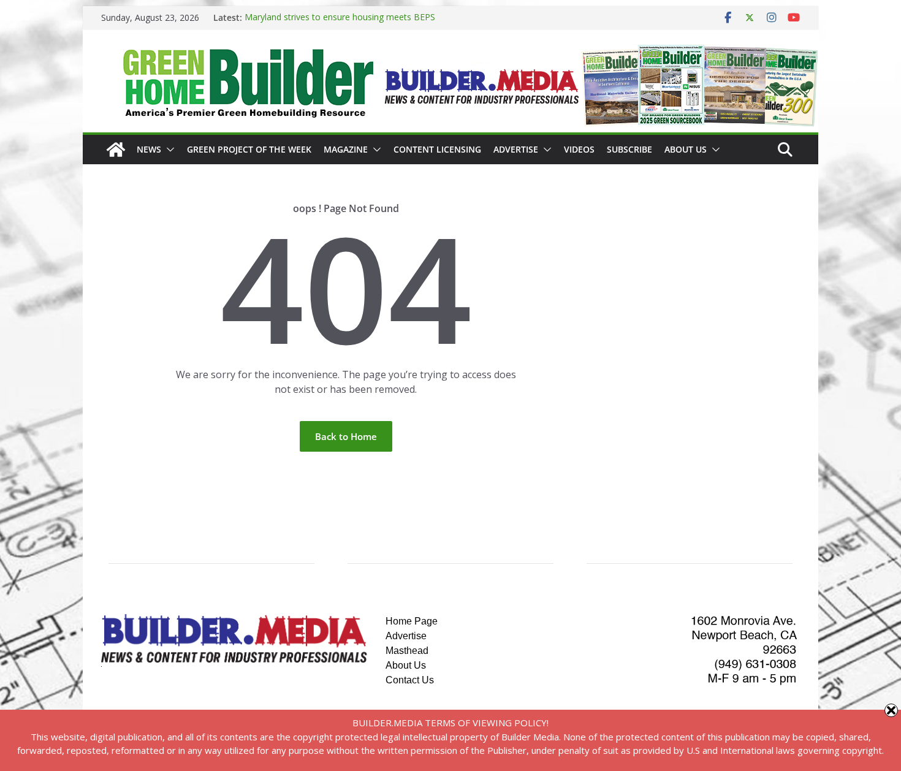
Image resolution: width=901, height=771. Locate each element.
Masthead (407, 650)
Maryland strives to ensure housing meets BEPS (340, 17)
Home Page (412, 621)
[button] (168, 149)
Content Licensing (437, 149)
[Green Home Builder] (116, 149)
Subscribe (629, 149)
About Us (685, 149)
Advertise (515, 149)
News (149, 149)
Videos (579, 149)
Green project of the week (249, 149)
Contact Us (410, 680)
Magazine (346, 149)
